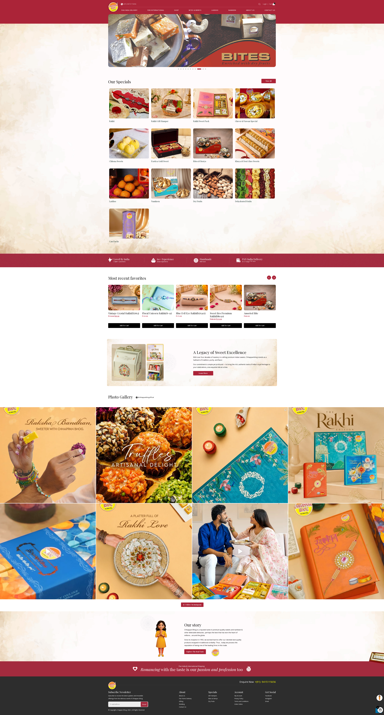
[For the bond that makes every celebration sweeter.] (336, 551)
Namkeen (232, 10)
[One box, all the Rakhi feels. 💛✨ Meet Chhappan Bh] (48, 551)
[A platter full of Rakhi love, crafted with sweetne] (144, 551)
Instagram (268, 698)
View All (269, 81)
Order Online (238, 704)
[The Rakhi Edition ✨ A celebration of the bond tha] (336, 455)
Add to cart (124, 325)
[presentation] (269, 278)
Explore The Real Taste (195, 652)
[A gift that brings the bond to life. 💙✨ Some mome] (48, 455)
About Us (250, 10)
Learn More (203, 373)
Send (144, 704)
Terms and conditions (241, 701)
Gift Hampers (212, 696)
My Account (238, 696)
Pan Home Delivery (185, 698)
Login (265, 4)
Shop (176, 10)
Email (267, 701)
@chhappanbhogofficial (146, 397)
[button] (178, 69)
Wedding (182, 704)
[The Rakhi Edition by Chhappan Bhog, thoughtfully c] (240, 455)
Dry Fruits (211, 701)
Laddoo (215, 10)
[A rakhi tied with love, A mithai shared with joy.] (240, 551)
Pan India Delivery (129, 10)
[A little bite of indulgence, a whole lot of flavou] (144, 455)
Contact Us (270, 10)
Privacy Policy (238, 698)
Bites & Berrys (195, 10)
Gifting (181, 701)
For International (156, 10)
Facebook (268, 696)
